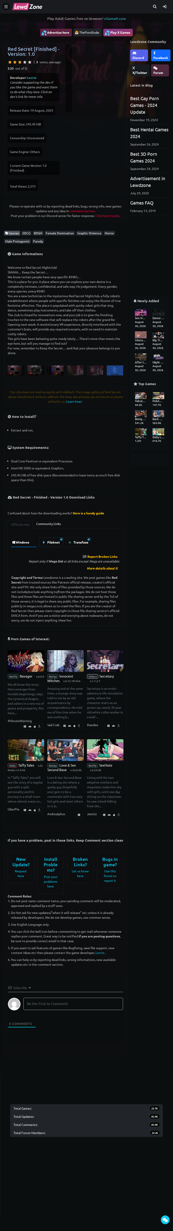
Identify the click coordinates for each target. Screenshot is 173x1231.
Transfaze (80, 542)
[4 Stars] (25, 62)
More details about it (102, 568)
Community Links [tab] (48, 524)
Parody (38, 241)
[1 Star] (10, 62)
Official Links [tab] (20, 524)
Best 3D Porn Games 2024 (143, 157)
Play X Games (117, 33)
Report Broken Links (102, 556)
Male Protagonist (17, 241)
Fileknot (53, 542)
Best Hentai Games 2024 (149, 133)
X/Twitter (139, 73)
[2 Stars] (15, 62)
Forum (158, 73)
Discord (138, 58)
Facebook (160, 58)
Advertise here (55, 33)
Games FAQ (142, 202)
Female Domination (60, 233)
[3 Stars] (20, 62)
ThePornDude (89, 32)
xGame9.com (115, 18)
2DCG (26, 233)
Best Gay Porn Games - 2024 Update (144, 105)
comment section (82, 211)
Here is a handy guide (88, 513)
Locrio (31, 77)
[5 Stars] (29, 62)
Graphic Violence (89, 233)
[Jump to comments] (165, 1219)
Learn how (73, 401)
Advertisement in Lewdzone (147, 181)
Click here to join (107, 216)
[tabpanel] (65, 541)
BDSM (38, 233)
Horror (109, 233)
